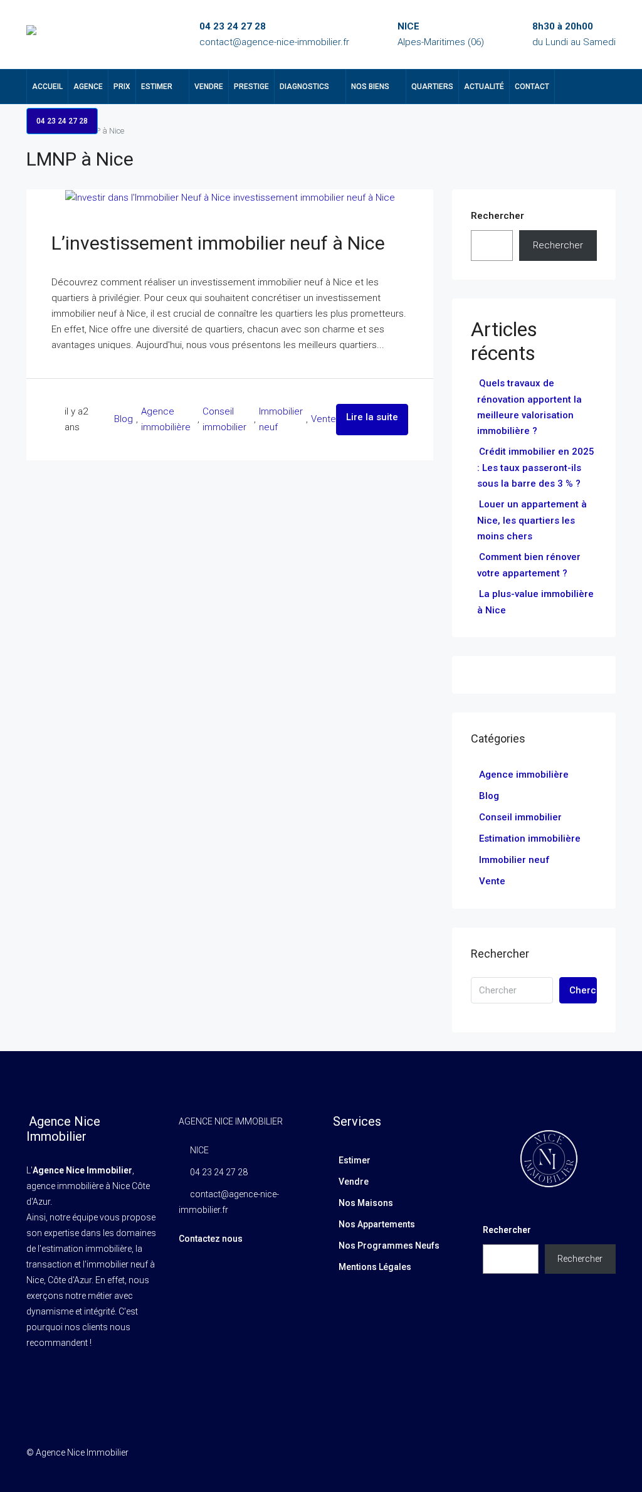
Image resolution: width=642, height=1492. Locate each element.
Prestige (251, 86)
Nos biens (370, 86)
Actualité (484, 86)
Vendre (208, 86)
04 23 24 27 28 (232, 26)
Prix (121, 86)
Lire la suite (372, 417)
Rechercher (497, 215)
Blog (123, 419)
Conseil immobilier (224, 419)
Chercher (583, 990)
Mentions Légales (375, 1267)
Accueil (47, 86)
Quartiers (432, 86)
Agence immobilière (166, 419)
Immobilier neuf (281, 419)
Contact (532, 86)
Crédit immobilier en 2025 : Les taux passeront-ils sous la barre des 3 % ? (535, 467)
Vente (323, 419)
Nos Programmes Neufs (389, 1246)
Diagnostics (304, 86)
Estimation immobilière (530, 838)
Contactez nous (211, 1239)
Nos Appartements (377, 1224)
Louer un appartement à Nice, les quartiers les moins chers (532, 520)
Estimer (156, 86)
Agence (88, 86)
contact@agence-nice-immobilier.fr (274, 42)
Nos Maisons (366, 1203)
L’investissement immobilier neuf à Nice (218, 243)
